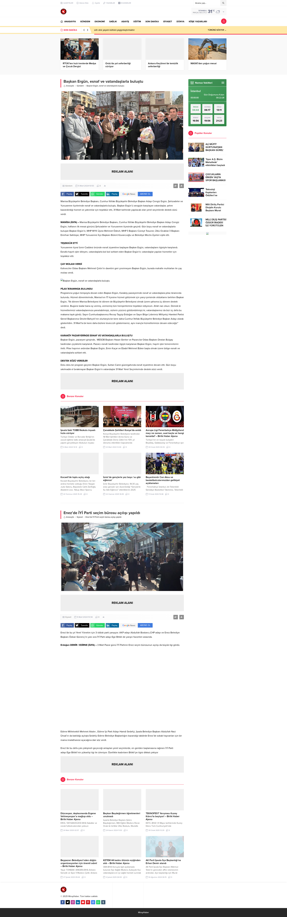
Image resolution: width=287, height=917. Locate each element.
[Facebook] (63, 902)
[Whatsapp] (98, 902)
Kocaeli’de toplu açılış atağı (75, 477)
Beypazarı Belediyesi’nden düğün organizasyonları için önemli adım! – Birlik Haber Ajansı (79, 863)
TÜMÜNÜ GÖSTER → (217, 30)
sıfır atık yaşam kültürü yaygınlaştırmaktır (114, 30)
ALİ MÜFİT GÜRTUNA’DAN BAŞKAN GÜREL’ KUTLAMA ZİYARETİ (214, 150)
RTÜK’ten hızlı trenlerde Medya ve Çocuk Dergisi (79, 65)
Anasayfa (70, 86)
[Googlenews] (93, 902)
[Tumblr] (103, 902)
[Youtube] (83, 902)
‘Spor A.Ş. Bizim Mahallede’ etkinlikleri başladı (215, 162)
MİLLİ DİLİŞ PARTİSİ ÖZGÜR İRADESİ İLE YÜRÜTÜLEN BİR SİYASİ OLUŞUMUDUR (216, 225)
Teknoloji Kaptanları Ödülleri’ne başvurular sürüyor (216, 194)
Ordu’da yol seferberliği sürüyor (118, 65)
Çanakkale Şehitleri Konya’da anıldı (122, 430)
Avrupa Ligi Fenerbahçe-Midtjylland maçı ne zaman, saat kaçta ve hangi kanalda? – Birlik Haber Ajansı (165, 433)
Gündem (80, 86)
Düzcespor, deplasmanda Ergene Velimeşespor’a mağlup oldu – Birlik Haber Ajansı (78, 816)
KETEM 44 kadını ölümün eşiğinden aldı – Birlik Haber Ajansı (122, 862)
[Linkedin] (78, 902)
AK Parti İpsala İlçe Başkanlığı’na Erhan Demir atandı (163, 862)
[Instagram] (73, 902)
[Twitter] (68, 902)
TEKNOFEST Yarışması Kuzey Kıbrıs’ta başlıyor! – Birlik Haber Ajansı (163, 816)
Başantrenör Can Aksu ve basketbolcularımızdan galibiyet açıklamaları (163, 480)
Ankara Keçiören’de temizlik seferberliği (163, 65)
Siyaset (80, 517)
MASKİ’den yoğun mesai (204, 63)
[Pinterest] (88, 902)
